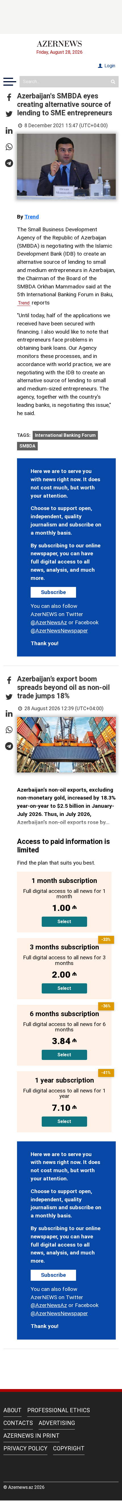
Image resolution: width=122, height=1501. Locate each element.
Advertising (57, 1423)
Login (109, 65)
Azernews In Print (31, 1435)
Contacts (18, 1423)
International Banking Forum (65, 435)
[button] (9, 98)
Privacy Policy (25, 1448)
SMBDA (27, 446)
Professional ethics (58, 1410)
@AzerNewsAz (49, 622)
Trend (31, 216)
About (12, 1410)
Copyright (69, 1448)
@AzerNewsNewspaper (59, 630)
